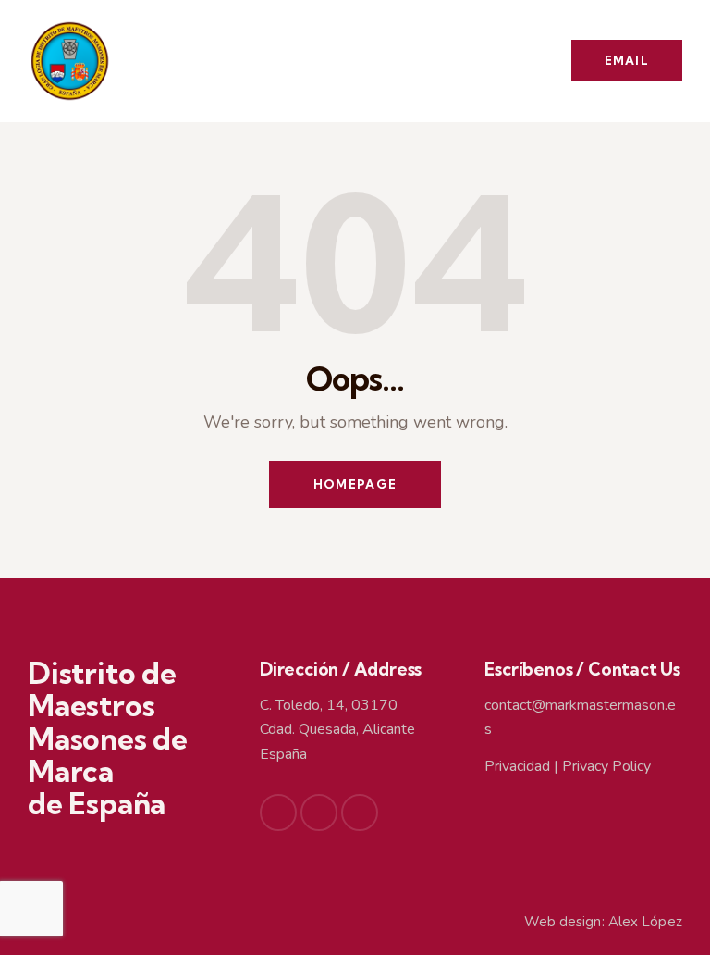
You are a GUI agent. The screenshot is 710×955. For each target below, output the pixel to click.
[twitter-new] (318, 812)
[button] (505, 61)
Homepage (355, 484)
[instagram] (359, 812)
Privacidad (517, 766)
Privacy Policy (606, 766)
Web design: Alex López (603, 921)
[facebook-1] (278, 812)
